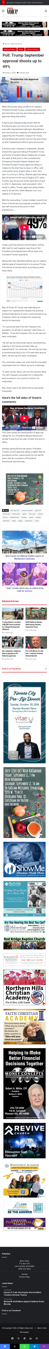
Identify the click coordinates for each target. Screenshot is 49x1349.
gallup (24, 514)
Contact (24, 1274)
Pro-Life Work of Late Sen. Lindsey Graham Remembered (34, 653)
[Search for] (46, 12)
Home (6, 44)
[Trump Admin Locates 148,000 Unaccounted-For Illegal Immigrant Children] (12, 614)
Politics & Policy (33, 49)
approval (38, 510)
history (5, 517)
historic (40, 514)
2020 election (14, 510)
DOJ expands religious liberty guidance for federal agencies (11, 653)
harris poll (32, 514)
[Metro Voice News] (12, 11)
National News (16, 44)
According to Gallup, (16, 174)
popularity (6, 521)
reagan (20, 521)
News (21, 49)
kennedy (24, 517)
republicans (28, 521)
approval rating (19, 126)
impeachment (14, 517)
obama (31, 517)
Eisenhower (16, 514)
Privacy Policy (24, 1277)
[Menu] (3, 12)
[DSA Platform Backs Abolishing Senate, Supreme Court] (36, 614)
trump (37, 521)
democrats (6, 514)
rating (14, 521)
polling (38, 517)
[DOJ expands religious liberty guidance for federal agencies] (12, 642)
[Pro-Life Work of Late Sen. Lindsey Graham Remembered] (36, 642)
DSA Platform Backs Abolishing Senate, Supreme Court (34, 624)
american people (27, 510)
